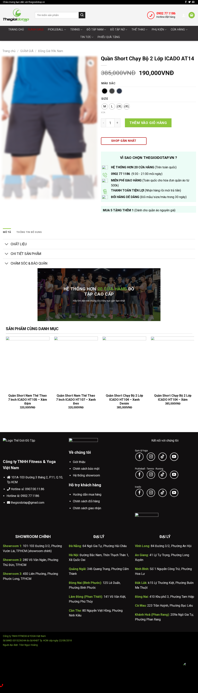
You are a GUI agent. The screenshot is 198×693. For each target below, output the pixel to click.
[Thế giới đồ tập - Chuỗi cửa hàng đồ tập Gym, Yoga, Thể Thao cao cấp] (16, 15)
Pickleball (55, 29)
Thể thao (138, 29)
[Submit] (82, 15)
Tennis (75, 29)
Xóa (103, 112)
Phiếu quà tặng (109, 37)
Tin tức (85, 37)
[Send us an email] (193, 2)
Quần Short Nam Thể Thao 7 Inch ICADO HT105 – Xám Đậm (27, 400)
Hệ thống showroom (86, 475)
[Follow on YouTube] (174, 457)
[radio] (105, 91)
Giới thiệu (79, 462)
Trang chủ (16, 29)
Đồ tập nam (95, 29)
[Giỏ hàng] (192, 15)
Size (104, 98)
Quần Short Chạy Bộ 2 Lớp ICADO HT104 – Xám (172, 397)
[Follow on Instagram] (151, 457)
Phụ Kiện (158, 29)
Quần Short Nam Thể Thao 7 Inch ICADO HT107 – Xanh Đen (76, 400)
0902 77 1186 (165, 13)
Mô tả (7, 232)
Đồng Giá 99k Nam (50, 51)
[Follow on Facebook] (186, 2)
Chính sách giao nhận (87, 508)
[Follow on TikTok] (162, 457)
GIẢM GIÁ (26, 51)
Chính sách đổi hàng (86, 501)
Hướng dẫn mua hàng (87, 494)
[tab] (7, 232)
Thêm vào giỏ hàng (148, 123)
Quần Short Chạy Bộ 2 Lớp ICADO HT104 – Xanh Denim (124, 400)
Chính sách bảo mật (86, 468)
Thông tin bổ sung (29, 232)
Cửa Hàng (178, 29)
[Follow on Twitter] (189, 2)
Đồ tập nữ (117, 29)
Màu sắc (108, 83)
